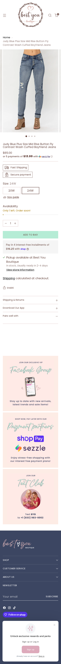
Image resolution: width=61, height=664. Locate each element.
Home (6, 37)
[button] (30, 156)
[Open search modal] (50, 15)
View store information (20, 270)
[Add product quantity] (15, 223)
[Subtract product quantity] (6, 223)
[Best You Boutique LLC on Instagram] (10, 608)
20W (11, 191)
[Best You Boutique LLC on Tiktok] (15, 608)
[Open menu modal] (4, 15)
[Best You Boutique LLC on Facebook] (5, 608)
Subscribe (52, 596)
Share (10, 287)
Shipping (9, 278)
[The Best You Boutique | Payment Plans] (30, 440)
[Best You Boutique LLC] (30, 15)
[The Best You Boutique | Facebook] (30, 383)
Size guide (13, 197)
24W (30, 191)
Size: (9, 183)
